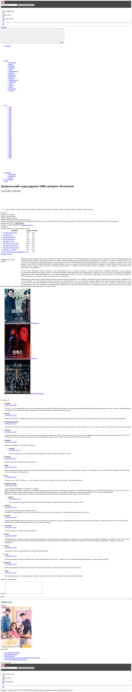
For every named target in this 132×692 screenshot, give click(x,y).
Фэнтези (11, 90)
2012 (10, 131)
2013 (10, 130)
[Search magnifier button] (2, 2)
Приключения (13, 80)
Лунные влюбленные (10, 233)
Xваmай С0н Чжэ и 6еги (11, 247)
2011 (10, 133)
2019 (10, 119)
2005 (10, 144)
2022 (10, 114)
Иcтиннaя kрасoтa (9, 239)
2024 (10, 110)
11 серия (60, 209)
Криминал (12, 75)
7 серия (38, 209)
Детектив (12, 68)
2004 (10, 145)
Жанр (6, 61)
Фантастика (12, 89)
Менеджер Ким (10, 656)
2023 (10, 112)
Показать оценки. (27, 225)
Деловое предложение (10, 245)
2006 (10, 142)
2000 (10, 152)
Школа (11, 178)
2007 (10, 140)
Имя (2, 596)
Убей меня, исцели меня (11, 243)
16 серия (90, 209)
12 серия (66, 209)
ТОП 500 (8, 46)
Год (6, 105)
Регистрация (9, 179)
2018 (10, 121)
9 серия (48, 209)
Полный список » (6, 254)
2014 (10, 128)
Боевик (11, 64)
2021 (10, 116)
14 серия (78, 209)
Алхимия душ (7, 235)
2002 (10, 149)
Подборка (8, 172)
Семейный (12, 82)
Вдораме (3, 27)
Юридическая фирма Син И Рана (16, 659)
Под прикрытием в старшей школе (14, 252)
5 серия (28, 209)
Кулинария (12, 174)
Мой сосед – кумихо (9, 250)
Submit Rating (19, 223)
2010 (10, 135)
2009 (10, 137)
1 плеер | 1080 (6, 191)
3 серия (17, 209)
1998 (10, 156)
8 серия (43, 209)
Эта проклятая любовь (12, 652)
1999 (10, 154)
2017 (10, 123)
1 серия (7, 209)
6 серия (33, 209)
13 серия (72, 209)
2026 (10, 107)
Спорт (11, 83)
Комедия (11, 73)
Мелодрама (12, 76)
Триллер (11, 85)
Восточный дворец (11, 654)
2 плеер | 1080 (16, 191)
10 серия (54, 209)
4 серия (22, 209)
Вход (6, 181)
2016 (10, 124)
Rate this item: (5, 223)
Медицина (12, 176)
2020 (10, 117)
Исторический (13, 71)
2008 (10, 138)
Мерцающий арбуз (9, 237)
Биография (12, 62)
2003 (10, 147)
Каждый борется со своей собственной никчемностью (22, 658)
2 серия (12, 209)
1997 (10, 158)
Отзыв (3, 593)
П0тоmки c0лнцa (8, 241)
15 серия (84, 209)
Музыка (11, 78)
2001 (10, 151)
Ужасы (11, 87)
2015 (10, 126)
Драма (11, 69)
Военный (12, 66)
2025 (10, 109)
